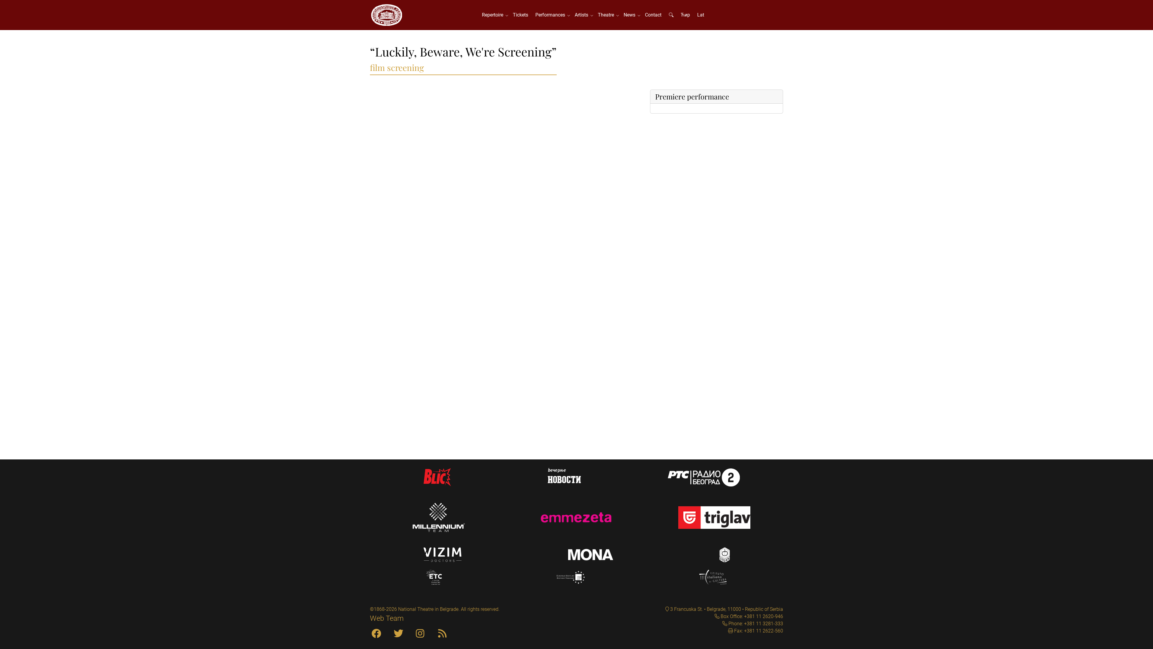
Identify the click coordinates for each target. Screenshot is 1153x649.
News (631, 15)
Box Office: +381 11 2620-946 (751, 616)
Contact (653, 15)
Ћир (685, 15)
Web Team (387, 618)
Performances (551, 15)
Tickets (520, 15)
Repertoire (494, 15)
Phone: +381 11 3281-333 (755, 623)
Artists (583, 15)
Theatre (607, 15)
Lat (700, 15)
